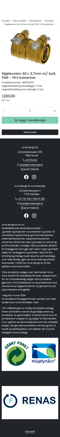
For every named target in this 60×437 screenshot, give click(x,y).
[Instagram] (34, 177)
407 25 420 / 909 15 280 (31, 198)
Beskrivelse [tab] (30, 132)
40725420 (31, 160)
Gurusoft (30, 431)
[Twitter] (26, 177)
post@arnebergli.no (31, 164)
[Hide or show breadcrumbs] (56, 24)
